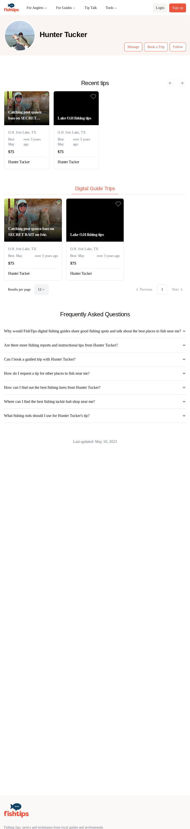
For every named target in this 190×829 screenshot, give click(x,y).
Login (160, 8)
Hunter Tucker (19, 162)
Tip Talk (91, 8)
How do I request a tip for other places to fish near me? (47, 373)
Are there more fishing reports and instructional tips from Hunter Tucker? (61, 345)
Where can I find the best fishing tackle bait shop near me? (49, 401)
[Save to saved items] (44, 97)
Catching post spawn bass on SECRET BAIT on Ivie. (24, 115)
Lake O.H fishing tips (74, 118)
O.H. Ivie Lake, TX (22, 132)
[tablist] (95, 189)
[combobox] (41, 290)
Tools (109, 8)
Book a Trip (156, 47)
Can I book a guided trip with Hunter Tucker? (39, 359)
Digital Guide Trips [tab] (95, 188)
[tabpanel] (95, 246)
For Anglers (35, 8)
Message (133, 47)
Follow (178, 47)
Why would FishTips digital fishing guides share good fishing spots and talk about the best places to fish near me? (92, 331)
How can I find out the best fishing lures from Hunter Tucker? (52, 387)
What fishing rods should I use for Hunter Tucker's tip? (47, 416)
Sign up (177, 8)
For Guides (64, 8)
